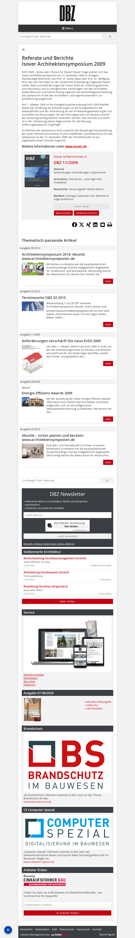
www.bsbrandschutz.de (37, 801)
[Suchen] (110, 36)
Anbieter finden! (69, 913)
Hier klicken (71, 526)
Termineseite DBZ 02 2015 (44, 297)
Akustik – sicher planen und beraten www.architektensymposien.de (52, 437)
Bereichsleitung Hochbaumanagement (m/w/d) (55, 558)
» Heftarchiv (91, 705)
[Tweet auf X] (81, 226)
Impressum (83, 929)
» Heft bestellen (93, 708)
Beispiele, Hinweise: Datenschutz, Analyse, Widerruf (49, 543)
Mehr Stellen (67, 601)
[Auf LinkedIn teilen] (95, 226)
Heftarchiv (30, 684)
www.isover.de (76, 146)
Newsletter (26, 929)
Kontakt (96, 929)
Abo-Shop (29, 681)
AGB (54, 929)
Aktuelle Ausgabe (34, 674)
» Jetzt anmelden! (67, 536)
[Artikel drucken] (109, 224)
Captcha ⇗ (80, 530)
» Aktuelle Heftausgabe (97, 701)
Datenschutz (66, 929)
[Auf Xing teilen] (88, 226)
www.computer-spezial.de (39, 861)
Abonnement (63, 213)
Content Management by (35, 934)
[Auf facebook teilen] (74, 226)
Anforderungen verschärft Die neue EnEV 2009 (61, 340)
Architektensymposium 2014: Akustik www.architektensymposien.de (53, 256)
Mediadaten (31, 678)
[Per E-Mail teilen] (102, 224)
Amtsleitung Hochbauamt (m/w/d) (46, 572)
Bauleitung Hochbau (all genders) (46, 586)
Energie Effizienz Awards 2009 (47, 393)
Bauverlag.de (107, 934)
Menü (69, 28)
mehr (108, 281)
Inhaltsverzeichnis (86, 213)
